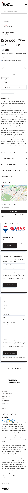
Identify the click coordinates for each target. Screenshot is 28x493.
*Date (4, 312)
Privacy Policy (21, 357)
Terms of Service (5, 358)
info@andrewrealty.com (7, 393)
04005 (22, 214)
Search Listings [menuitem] (5, 403)
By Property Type (8, 26)
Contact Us (10, 245)
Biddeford (17, 214)
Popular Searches (8, 16)
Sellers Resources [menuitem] (5, 406)
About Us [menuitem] (4, 408)
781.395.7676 (4, 391)
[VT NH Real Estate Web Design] (6, 489)
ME (10, 214)
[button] (25, 11)
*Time (4, 317)
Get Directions (14, 211)
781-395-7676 (8, 237)
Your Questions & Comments (9, 322)
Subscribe (10, 285)
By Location (7, 21)
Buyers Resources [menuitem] (5, 405)
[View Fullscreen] (3, 191)
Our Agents (20, 243)
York (13, 214)
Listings (6, 214)
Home (2, 214)
